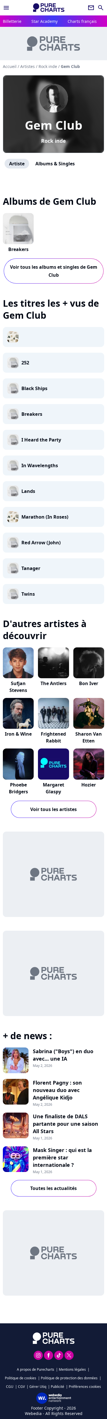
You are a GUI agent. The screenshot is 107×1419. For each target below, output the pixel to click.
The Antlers (53, 683)
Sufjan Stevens (18, 686)
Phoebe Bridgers (18, 788)
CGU (9, 1386)
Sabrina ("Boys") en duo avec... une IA (63, 1055)
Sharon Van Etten (88, 737)
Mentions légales (72, 1369)
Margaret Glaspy (53, 788)
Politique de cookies (20, 1378)
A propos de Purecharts (35, 1369)
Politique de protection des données (69, 1378)
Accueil (10, 66)
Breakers (18, 249)
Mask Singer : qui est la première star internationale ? (62, 1157)
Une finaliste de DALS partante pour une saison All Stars (65, 1124)
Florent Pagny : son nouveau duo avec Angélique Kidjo (57, 1090)
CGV (21, 1386)
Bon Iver (88, 683)
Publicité (57, 1386)
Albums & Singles (55, 163)
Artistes (27, 66)
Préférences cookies (85, 1386)
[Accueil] (48, 7)
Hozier (88, 785)
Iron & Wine (18, 734)
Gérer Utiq (37, 1386)
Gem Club (53, 125)
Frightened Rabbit (53, 737)
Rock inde (53, 140)
